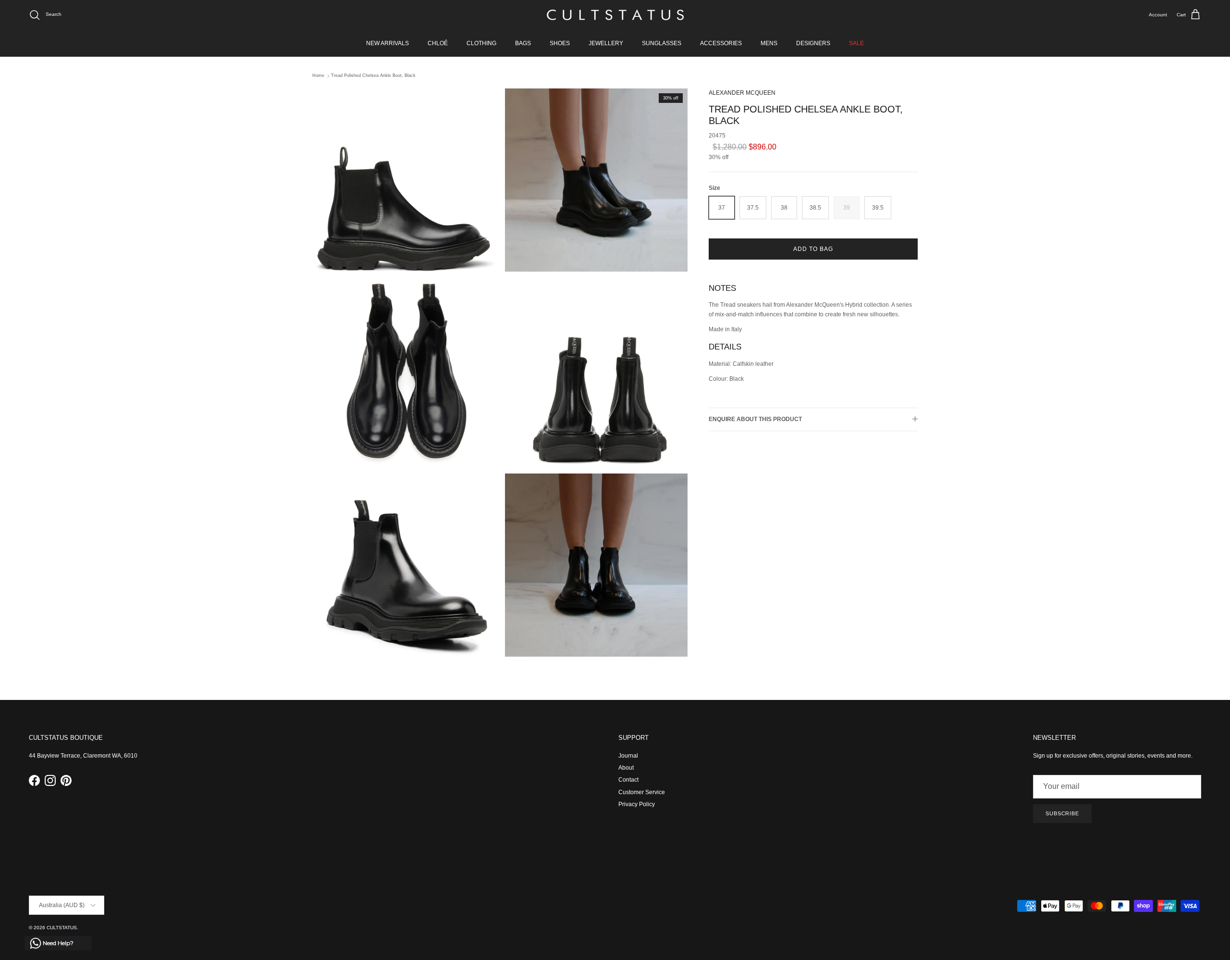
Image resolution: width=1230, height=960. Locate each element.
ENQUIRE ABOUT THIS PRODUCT (755, 419)
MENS (769, 43)
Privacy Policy (636, 804)
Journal (628, 755)
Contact (628, 779)
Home (318, 76)
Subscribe (1062, 813)
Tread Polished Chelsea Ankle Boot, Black (373, 76)
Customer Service (641, 792)
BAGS (523, 43)
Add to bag (813, 249)
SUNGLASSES (661, 43)
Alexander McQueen (742, 92)
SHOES (560, 43)
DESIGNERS (813, 43)
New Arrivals (387, 43)
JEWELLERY (606, 43)
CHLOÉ (438, 43)
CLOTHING (481, 43)
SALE (856, 43)
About (626, 767)
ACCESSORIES (721, 43)
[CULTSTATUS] (615, 15)
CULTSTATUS (62, 927)
